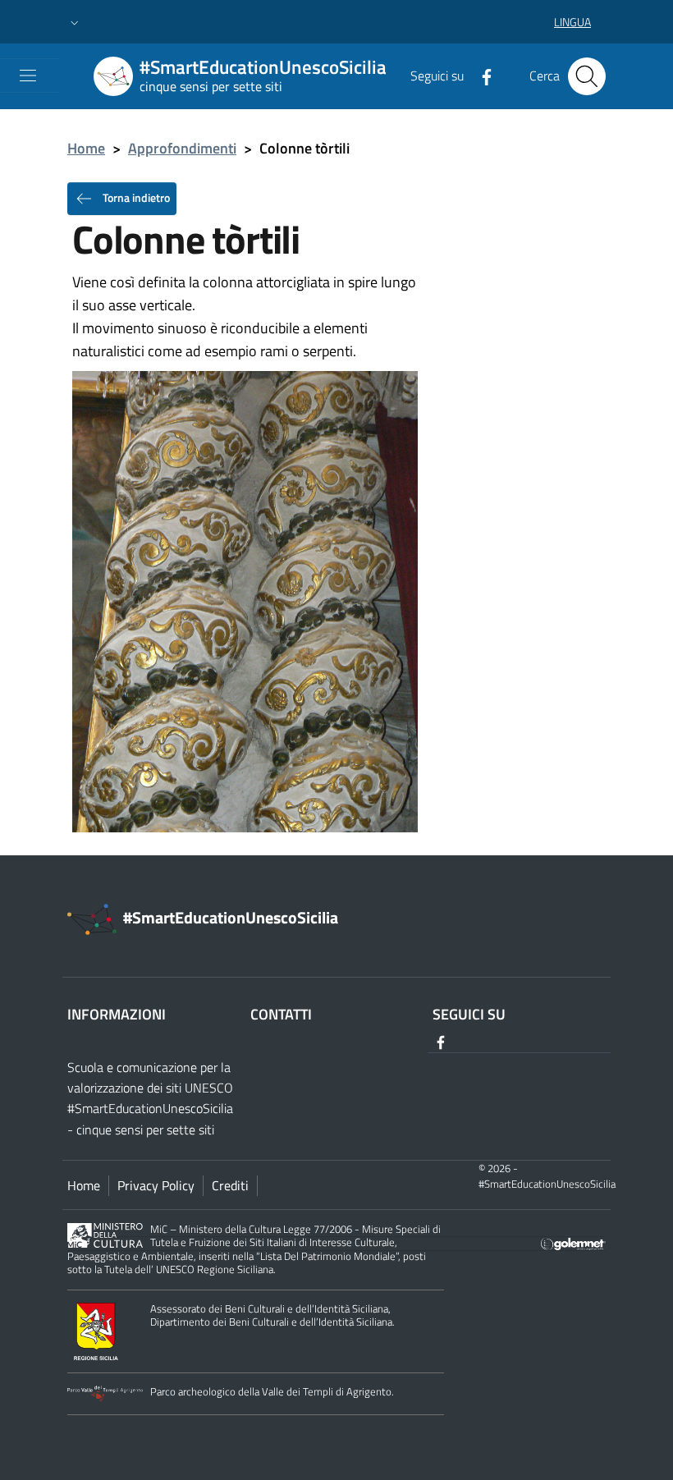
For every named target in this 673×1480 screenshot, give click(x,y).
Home (86, 148)
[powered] (573, 1242)
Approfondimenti (182, 148)
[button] (74, 22)
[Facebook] (480, 75)
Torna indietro (135, 196)
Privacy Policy (156, 1185)
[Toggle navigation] (28, 75)
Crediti (230, 1185)
